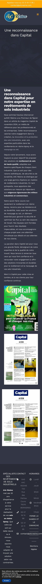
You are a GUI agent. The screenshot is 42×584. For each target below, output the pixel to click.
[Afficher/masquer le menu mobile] (38, 14)
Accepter (6, 580)
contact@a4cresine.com (21, 5)
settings (18, 577)
